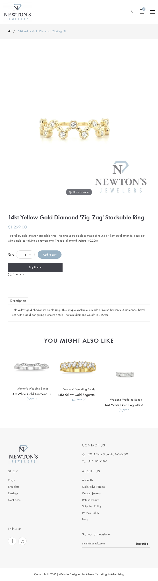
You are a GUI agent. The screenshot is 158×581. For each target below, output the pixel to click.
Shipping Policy (91, 506)
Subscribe (142, 544)
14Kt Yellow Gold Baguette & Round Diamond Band (93, 394)
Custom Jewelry (91, 493)
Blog (85, 519)
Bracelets (13, 487)
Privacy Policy (90, 513)
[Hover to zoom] (79, 126)
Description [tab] (18, 300)
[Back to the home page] (9, 31)
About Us (87, 480)
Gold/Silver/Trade (93, 487)
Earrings (13, 493)
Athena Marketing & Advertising (105, 574)
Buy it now (35, 267)
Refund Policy (90, 500)
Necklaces (14, 500)
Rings (11, 480)
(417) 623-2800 (97, 461)
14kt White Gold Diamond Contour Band (39, 394)
